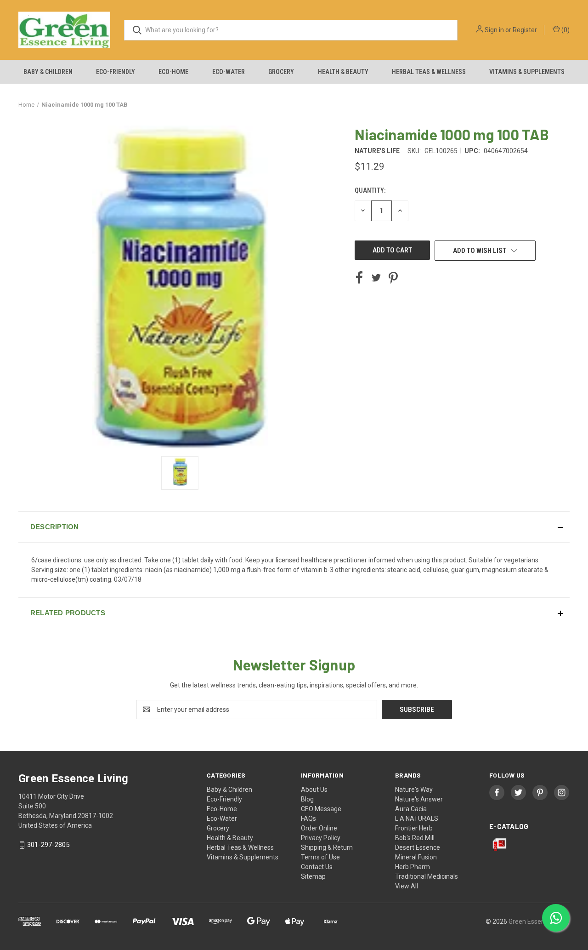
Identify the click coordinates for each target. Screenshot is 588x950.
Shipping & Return (327, 847)
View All (406, 886)
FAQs (308, 818)
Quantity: (370, 190)
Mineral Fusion (416, 857)
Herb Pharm (412, 866)
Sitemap (313, 876)
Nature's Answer (419, 799)
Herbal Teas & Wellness (429, 71)
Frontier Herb (414, 828)
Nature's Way (414, 789)
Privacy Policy (320, 837)
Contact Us (317, 866)
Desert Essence (417, 847)
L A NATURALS (416, 818)
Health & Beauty (343, 71)
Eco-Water (228, 71)
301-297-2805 (48, 845)
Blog (307, 799)
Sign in (494, 30)
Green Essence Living (539, 921)
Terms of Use (320, 857)
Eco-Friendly (115, 71)
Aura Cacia (411, 809)
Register (525, 30)
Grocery (281, 71)
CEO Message (321, 809)
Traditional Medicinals (426, 876)
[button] (294, 527)
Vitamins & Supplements (527, 71)
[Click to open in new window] (179, 473)
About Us (314, 789)
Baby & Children (48, 71)
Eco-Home (173, 71)
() (565, 30)
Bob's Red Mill (415, 837)
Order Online (319, 828)
